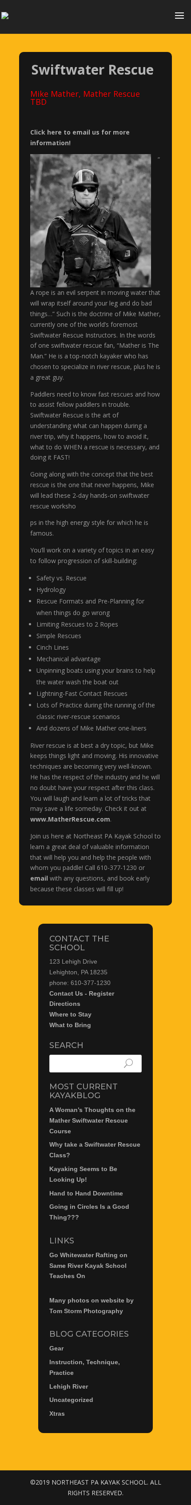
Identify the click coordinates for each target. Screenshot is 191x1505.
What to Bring (70, 1024)
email (39, 878)
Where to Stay (70, 1014)
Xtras (57, 1413)
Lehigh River (68, 1386)
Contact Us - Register (81, 993)
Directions (64, 1003)
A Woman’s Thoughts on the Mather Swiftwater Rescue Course (92, 1120)
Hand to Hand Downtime (86, 1193)
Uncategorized (71, 1399)
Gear (56, 1348)
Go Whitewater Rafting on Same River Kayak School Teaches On (88, 1265)
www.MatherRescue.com (70, 819)
